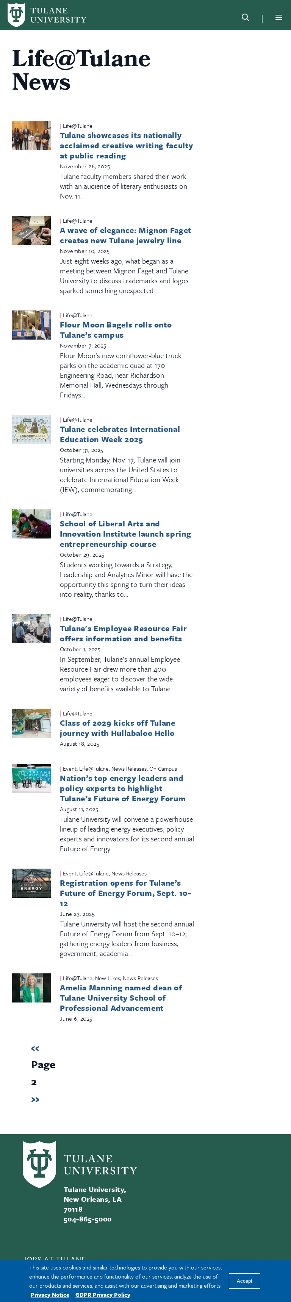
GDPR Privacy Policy (102, 1294)
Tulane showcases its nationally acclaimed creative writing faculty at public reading (126, 145)
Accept (244, 1281)
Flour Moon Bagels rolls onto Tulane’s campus (116, 329)
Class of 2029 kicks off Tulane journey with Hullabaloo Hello (117, 728)
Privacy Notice (50, 1294)
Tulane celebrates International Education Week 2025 (120, 434)
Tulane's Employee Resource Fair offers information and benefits (123, 633)
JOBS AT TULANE (54, 1259)
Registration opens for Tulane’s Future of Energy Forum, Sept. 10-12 (125, 893)
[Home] (47, 15)
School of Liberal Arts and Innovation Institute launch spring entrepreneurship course (125, 533)
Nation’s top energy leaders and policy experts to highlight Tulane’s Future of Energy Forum (123, 788)
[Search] (245, 19)
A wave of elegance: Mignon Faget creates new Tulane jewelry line (125, 235)
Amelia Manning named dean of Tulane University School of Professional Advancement (121, 997)
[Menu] (278, 17)
